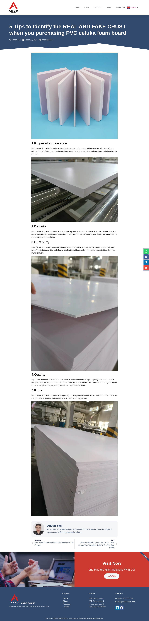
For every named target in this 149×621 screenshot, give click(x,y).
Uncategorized (47, 40)
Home (77, 7)
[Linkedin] (146, 262)
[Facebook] (146, 256)
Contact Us (120, 7)
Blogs (109, 7)
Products (96, 7)
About (86, 7)
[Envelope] (146, 267)
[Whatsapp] (146, 251)
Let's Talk (112, 576)
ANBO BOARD (28, 603)
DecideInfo (99, 618)
